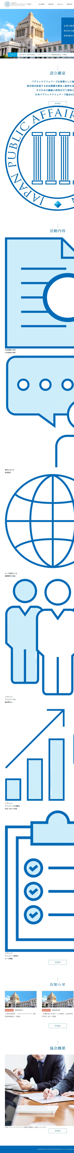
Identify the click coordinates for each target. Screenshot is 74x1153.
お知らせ (60, 4)
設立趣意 (41, 4)
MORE (58, 103)
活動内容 (51, 4)
